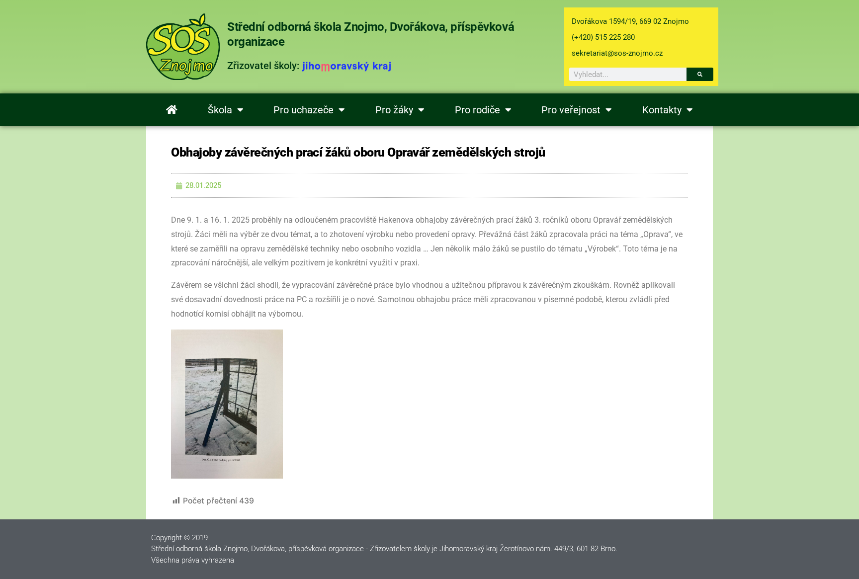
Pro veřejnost (571, 110)
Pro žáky (394, 110)
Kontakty (662, 110)
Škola (220, 110)
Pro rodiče (477, 110)
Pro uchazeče (303, 110)
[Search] (700, 74)
